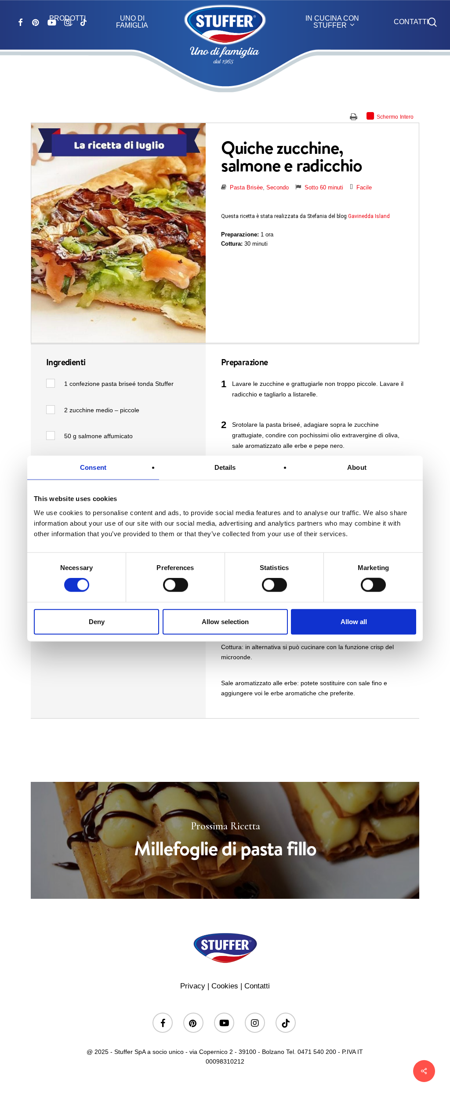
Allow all (354, 621)
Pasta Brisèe (246, 187)
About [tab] (357, 467)
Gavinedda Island (369, 216)
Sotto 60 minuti (324, 187)
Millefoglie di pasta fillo (225, 840)
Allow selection (225, 621)
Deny (97, 621)
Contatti (257, 986)
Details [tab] (225, 467)
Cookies (224, 986)
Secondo (277, 187)
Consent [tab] (93, 467)
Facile (364, 187)
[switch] (175, 585)
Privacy (192, 986)
